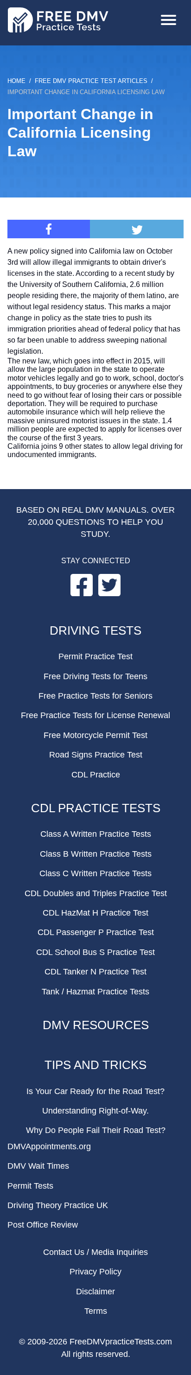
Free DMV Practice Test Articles (91, 80)
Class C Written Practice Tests (95, 873)
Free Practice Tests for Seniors (95, 695)
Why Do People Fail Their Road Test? (96, 1130)
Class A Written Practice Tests (95, 834)
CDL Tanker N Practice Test (95, 971)
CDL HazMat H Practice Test (95, 912)
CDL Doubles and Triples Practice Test (96, 893)
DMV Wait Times (38, 1166)
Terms (95, 1311)
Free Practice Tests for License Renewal (95, 715)
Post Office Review (42, 1224)
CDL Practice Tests (95, 808)
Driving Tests (95, 630)
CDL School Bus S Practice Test (95, 952)
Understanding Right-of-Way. (95, 1110)
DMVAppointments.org (49, 1146)
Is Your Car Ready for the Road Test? (95, 1091)
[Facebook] (48, 229)
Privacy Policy (95, 1271)
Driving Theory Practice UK (57, 1205)
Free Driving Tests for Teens (95, 676)
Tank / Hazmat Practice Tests (95, 991)
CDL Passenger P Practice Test (96, 932)
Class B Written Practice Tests (96, 854)
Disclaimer (95, 1291)
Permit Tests (30, 1185)
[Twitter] (137, 229)
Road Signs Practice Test (95, 754)
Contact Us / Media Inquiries (95, 1252)
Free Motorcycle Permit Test (95, 735)
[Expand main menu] (168, 21)
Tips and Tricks (95, 1064)
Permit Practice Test (95, 656)
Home (16, 80)
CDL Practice (95, 774)
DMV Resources (96, 1025)
